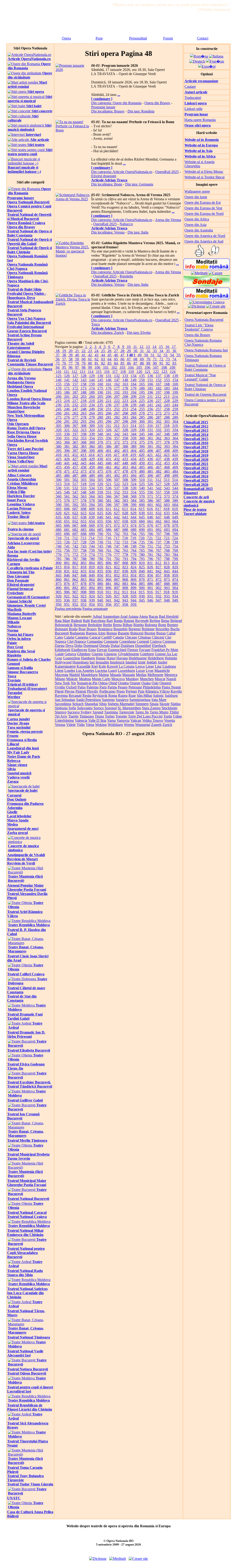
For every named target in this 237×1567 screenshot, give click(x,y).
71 (155, 359)
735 (142, 542)
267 (117, 413)
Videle (71, 725)
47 (122, 355)
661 (150, 521)
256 (150, 409)
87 (135, 363)
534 (92, 488)
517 (75, 484)
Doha (78, 646)
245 (58, 409)
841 (150, 571)
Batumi (129, 621)
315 (141, 426)
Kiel (94, 666)
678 (167, 525)
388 (125, 446)
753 (167, 546)
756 (67, 550)
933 (167, 596)
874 (175, 579)
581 (108, 500)
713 (83, 538)
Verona (60, 725)
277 (75, 417)
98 (83, 367)
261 (67, 413)
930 (142, 596)
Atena (143, 616)
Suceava (73, 712)
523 (125, 484)
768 (167, 550)
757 (75, 550)
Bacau (153, 616)
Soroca (99, 708)
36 (174, 351)
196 (150, 392)
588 (167, 500)
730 (100, 542)
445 (100, 463)
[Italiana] (216, 56)
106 (147, 367)
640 (100, 517)
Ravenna (61, 695)
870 (142, 579)
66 (122, 359)
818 (83, 567)
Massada (128, 675)
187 (75, 392)
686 (108, 530)
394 (175, 446)
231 (67, 405)
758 (83, 550)
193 (125, 392)
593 (83, 505)
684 (92, 530)
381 (67, 446)
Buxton (149, 633)
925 (100, 596)
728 (83, 542)
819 (92, 567)
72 (161, 359)
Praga (120, 691)
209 (133, 397)
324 (92, 430)
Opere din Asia (195, 225)
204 (92, 397)
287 (158, 417)
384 (92, 446)
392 (158, 446)
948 (167, 600)
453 (167, 463)
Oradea (123, 683)
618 (166, 509)
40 (77, 355)
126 (67, 376)
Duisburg (127, 646)
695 (58, 534)
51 (152, 355)
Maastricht (162, 670)
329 (133, 430)
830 (58, 571)
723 (166, 538)
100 (97, 367)
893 (83, 588)
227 (158, 401)
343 (125, 434)
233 (83, 405)
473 (83, 471)
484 (175, 471)
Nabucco (126, 224)
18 (57, 351)
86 (129, 363)
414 (91, 455)
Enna (92, 650)
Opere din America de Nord (204, 236)
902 (158, 588)
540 (142, 488)
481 (150, 471)
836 (108, 571)
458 (83, 467)
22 (83, 351)
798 (167, 559)
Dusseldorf (143, 646)
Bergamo (80, 625)
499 (175, 476)
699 (92, 534)
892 (75, 588)
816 (67, 567)
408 (167, 451)
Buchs (175, 629)
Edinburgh (62, 650)
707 (158, 534)
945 (142, 600)
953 (83, 604)
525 (142, 484)
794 (133, 559)
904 (175, 588)
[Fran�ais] (215, 61)
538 (125, 488)
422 (158, 455)
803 (83, 563)
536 (108, 488)
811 (150, 563)
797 (158, 559)
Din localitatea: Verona (108, 232)
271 (150, 413)
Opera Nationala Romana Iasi (206, 350)
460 (100, 467)
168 (167, 384)
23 (90, 351)
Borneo (172, 625)
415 (100, 455)
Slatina (176, 704)
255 (142, 409)
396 (67, 451)
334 (175, 430)
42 (90, 355)
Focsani (144, 650)
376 (150, 442)
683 (83, 530)
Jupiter (162, 662)
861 (67, 579)
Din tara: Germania (139, 184)
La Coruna (126, 666)
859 (175, 575)
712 (75, 538)
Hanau (101, 658)
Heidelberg (156, 658)
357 (117, 438)
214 (175, 397)
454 (175, 463)
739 (175, 542)
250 (100, 409)
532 (75, 488)
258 (167, 409)
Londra (69, 670)
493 (125, 476)
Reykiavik (99, 695)
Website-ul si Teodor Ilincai (204, 177)
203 (83, 397)
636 (67, 517)
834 (92, 571)
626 (108, 513)
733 (125, 542)
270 (142, 413)
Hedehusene (138, 658)
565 (100, 496)
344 (133, 434)
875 (58, 584)
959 (133, 604)
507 (117, 480)
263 (83, 413)
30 (135, 351)
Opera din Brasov (197, 335)
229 (175, 401)
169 (175, 384)
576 (67, 500)
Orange (135, 683)
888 (167, 584)
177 (117, 388)
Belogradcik (64, 625)
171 (67, 388)
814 (175, 563)
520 (100, 484)
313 (125, 426)
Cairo (59, 637)
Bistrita (138, 625)
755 (58, 550)
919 (175, 592)
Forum (168, 38)
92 (168, 363)
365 (58, 442)
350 (58, 438)
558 (167, 492)
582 (117, 500)
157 (75, 384)
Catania (118, 637)
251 (108, 409)
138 (167, 376)
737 (158, 542)
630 (142, 513)
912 (116, 592)
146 (108, 380)
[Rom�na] (199, 56)
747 (117, 546)
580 (100, 500)
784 (175, 555)
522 (117, 484)
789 (92, 559)
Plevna (70, 691)
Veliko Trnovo (152, 720)
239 (133, 405)
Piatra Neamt (171, 687)
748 (125, 546)
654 (92, 521)
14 (154, 347)
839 (133, 571)
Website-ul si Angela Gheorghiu (199, 164)
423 (166, 455)
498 (167, 476)
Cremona (169, 641)
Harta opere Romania (200, 120)
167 (158, 384)
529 (175, 484)
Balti (86, 621)
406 (150, 451)
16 (167, 347)
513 (166, 480)
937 (75, 600)
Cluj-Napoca (76, 641)
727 (75, 542)
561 (67, 496)
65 (116, 359)
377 (158, 442)
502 (75, 480)
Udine (177, 716)
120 (139, 372)
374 (133, 442)
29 (129, 351)
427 (75, 459)
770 (58, 555)
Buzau (161, 633)
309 (92, 426)
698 (83, 534)
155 (58, 384)
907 (75, 592)
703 (125, 534)
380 (58, 446)
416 (108, 455)
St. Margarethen (129, 708)
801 (67, 563)
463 (125, 467)
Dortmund (90, 646)
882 (117, 584)
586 (150, 500)
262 (75, 413)
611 (108, 509)
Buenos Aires (96, 633)
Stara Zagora (151, 708)
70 (148, 359)
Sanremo (108, 700)
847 (75, 575)
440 (58, 463)
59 (77, 359)
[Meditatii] (199, 273)
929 (133, 596)
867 (117, 579)
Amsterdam (111, 616)
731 (108, 542)
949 (175, 600)
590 (58, 505)
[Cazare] (215, 273)
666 (67, 525)
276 (67, 417)
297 (117, 421)
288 (167, 417)
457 (75, 467)
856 (150, 575)
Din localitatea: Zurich (107, 333)
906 (67, 592)
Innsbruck (117, 662)
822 (117, 567)
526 (150, 484)
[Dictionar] (196, 306)
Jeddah (152, 662)
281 (108, 417)
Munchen (147, 679)
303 (167, 421)
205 (100, 397)
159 (92, 384)
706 (150, 534)
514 (175, 480)
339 (92, 434)
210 (142, 397)
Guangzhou (71, 658)
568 (125, 496)
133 (125, 376)
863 (83, 579)
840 (142, 571)
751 (150, 546)
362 (158, 438)
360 (142, 438)
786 (67, 559)
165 (142, 384)
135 (142, 376)
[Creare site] (215, 306)
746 (108, 546)
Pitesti (59, 691)
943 (125, 600)
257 (158, 409)
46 (116, 355)
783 (167, 555)
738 (167, 542)
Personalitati (138, 38)
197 (158, 392)
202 (75, 397)
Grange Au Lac (166, 654)
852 (117, 575)
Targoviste (126, 712)
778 (125, 555)
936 (67, 600)
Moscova (118, 679)
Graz (58, 658)
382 (75, 446)
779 (133, 555)
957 (117, 604)
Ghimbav (84, 654)
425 (58, 459)
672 (117, 525)
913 (125, 592)
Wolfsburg (115, 725)
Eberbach (159, 646)
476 (108, 471)
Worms (129, 725)
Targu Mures (159, 712)
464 (133, 467)
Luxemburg (126, 670)
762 (117, 550)
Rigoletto (126, 276)
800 (58, 563)
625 (100, 513)
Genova (70, 654)
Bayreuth (142, 621)
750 (142, 546)
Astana (133, 616)
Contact (202, 38)
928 (125, 596)
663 (167, 521)
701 (108, 534)
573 (167, 496)
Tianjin (73, 716)
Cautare (190, 86)
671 (108, 525)
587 (158, 500)
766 (150, 550)
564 (92, 496)
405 (142, 451)
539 (133, 488)
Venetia (169, 720)
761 (108, 550)
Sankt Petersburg (88, 700)
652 (75, 521)
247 (75, 409)
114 (90, 372)
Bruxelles (162, 629)
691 (150, 530)
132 (117, 376)
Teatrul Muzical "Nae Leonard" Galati (200, 377)
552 (117, 492)
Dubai (115, 646)
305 (58, 426)
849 (92, 575)
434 (133, 459)
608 (83, 509)
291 (67, 421)
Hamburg (88, 658)
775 (100, 555)
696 (67, 534)
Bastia (118, 621)
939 (92, 600)
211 (150, 397)
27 (116, 351)
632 (158, 513)
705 (142, 534)
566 (108, 496)
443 (83, 463)
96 (70, 367)
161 (108, 384)
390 (142, 446)
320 (58, 430)
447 (117, 463)
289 (175, 417)
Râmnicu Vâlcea (157, 691)
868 (125, 579)
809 (133, 563)
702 (117, 534)
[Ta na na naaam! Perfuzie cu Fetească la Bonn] (73, 130)
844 (175, 571)
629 (133, 513)
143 (83, 380)
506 (108, 480)
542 (158, 488)
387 (117, 446)
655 (100, 521)
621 (67, 513)
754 (175, 546)
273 (167, 413)
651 (67, 521)
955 (100, 604)
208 (125, 397)
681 (67, 530)
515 (58, 484)
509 (133, 480)
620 (58, 513)
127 (75, 376)
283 (125, 417)
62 (96, 359)
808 (125, 563)
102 (114, 367)
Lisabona (169, 666)
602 (158, 505)
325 (100, 430)
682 (75, 530)
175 (100, 388)
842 (158, 571)
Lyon (149, 670)
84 (116, 363)
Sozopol (111, 708)
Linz (158, 666)
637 (75, 517)
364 (175, 438)
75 (57, 363)
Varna (111, 720)
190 (100, 392)
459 (92, 467)
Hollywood (63, 662)
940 (100, 600)
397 (75, 451)
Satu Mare (158, 700)
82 (103, 363)
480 (142, 471)
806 (108, 563)
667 (75, 525)
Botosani (61, 629)
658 (125, 521)
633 (167, 513)
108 (164, 367)
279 (92, 417)
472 (75, 471)
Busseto (123, 633)
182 (158, 388)
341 (108, 434)
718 (125, 538)
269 (133, 413)
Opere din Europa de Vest (203, 208)
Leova (140, 666)
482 (158, 471)
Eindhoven (79, 650)
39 (70, 355)
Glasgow (110, 654)
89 (148, 363)
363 (167, 438)
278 (83, 417)
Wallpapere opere (197, 191)
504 (92, 480)
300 (142, 421)
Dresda (104, 646)
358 (125, 438)
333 (167, 430)
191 (108, 392)
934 (175, 596)
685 (100, 530)
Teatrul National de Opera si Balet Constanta (205, 367)
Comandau (95, 641)
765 (142, 550)
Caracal (94, 637)
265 (100, 413)
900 (142, 588)
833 (83, 571)
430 (100, 459)
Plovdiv (92, 691)
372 (117, 442)
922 (75, 596)
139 (175, 376)
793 (125, 559)
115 (98, 372)
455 (58, 467)
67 (129, 359)
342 (117, 434)
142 (75, 380)
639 (92, 517)
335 (58, 434)
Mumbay (132, 679)
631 (150, 513)
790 (100, 559)
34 (161, 351)
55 (178, 355)
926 (108, 596)
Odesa (103, 683)
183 (167, 388)
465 (142, 467)
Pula (141, 691)
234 (92, 405)
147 (117, 380)
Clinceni (158, 637)
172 (75, 388)
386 (108, 446)
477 (117, 471)
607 (75, 509)
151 (150, 380)
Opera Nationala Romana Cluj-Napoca (203, 342)
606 (67, 509)
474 (92, 471)
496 (150, 476)
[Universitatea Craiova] (207, 302)
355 (100, 438)
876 (67, 584)
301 (150, 421)
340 (100, 434)
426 (67, 459)
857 (158, 575)
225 (142, 401)
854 (133, 575)
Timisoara (86, 716)
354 (92, 438)
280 (100, 417)
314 (133, 426)
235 (100, 405)
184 (175, 388)
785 (58, 559)
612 (116, 509)
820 (100, 567)
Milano (60, 679)
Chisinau (144, 637)
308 (83, 426)
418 (125, 455)
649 (175, 517)
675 (142, 525)
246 (67, 409)
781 (150, 555)
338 (83, 434)
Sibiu (103, 704)
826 (150, 567)
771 (67, 555)
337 (75, 434)
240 (142, 405)
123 (164, 372)
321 (67, 430)
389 (133, 446)
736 (150, 542)
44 (103, 355)
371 (108, 442)
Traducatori (192, 98)
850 (100, 575)
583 (125, 500)
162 (117, 384)
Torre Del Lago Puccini (145, 716)
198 (167, 392)
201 (67, 397)
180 (142, 388)
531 (67, 488)
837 (117, 571)
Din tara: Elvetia (139, 333)
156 (67, 384)
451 (150, 463)
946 (150, 600)
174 (92, 388)
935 (58, 600)
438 (167, 459)
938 (83, 600)
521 (108, 484)
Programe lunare (103, 107)
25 (103, 351)
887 (158, 584)
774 (92, 555)
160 (100, 384)
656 (108, 521)
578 (83, 500)
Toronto (121, 716)
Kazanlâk (83, 666)
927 (117, 596)
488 (83, 476)
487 (75, 476)
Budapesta (77, 633)
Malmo (104, 675)
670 (100, 525)
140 (58, 380)
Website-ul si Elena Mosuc (203, 171)
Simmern (142, 704)
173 (83, 388)
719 (133, 538)
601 (150, 505)
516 (67, 484)
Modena (85, 679)
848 (83, 575)
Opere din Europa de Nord (204, 214)
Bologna (151, 625)
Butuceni (136, 633)
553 (125, 492)
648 (167, 517)
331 (150, 430)
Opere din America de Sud (203, 241)
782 (158, 555)
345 (142, 434)
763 (125, 550)
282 (117, 417)
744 (92, 546)
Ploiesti (80, 691)
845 (58, 575)
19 (64, 351)
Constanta (111, 641)
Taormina (111, 712)
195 (142, 392)
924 (92, 596)
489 (92, 476)
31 (142, 351)
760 (100, 550)
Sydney (86, 712)
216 (67, 401)
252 (117, 409)
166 (150, 384)
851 (108, 575)
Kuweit (112, 666)
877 (75, 584)
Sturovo (60, 712)
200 (58, 397)
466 (150, 467)
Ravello (176, 691)
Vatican (135, 720)
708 (167, 534)
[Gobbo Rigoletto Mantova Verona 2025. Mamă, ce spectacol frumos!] (73, 255)
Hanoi (110, 658)
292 (75, 421)
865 (100, 579)
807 (117, 563)
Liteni (59, 670)
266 (108, 413)
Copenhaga (127, 641)
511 (150, 480)
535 (100, 488)
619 (175, 509)
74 (174, 359)
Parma (112, 687)
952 (75, 604)
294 (92, 421)
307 (75, 426)
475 (100, 471)
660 (142, 521)
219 (92, 401)
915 (141, 592)
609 (92, 509)
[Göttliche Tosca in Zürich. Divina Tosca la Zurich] (73, 303)
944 (133, 600)
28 (122, 351)
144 (92, 380)
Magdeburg (89, 675)
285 (142, 417)
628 (125, 513)
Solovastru (85, 708)
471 (67, 471)
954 (92, 604)
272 (158, 413)
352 (75, 438)
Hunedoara (80, 662)
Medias (141, 675)
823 (125, 567)
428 (83, 459)
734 (133, 542)
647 (158, 517)
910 (100, 592)
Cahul (171, 633)
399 (92, 451)
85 (122, 363)
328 (125, 430)
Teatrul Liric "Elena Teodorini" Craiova (198, 327)
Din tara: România (141, 111)
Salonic (158, 695)
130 (100, 376)
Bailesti (76, 621)
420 (141, 455)
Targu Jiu (142, 712)
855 (142, 575)
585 (142, 500)
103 (122, 367)
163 (125, 384)
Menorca (170, 675)
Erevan (102, 650)
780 (142, 555)
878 (83, 584)
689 (133, 530)
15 (161, 347)
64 (109, 359)
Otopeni (165, 683)
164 (133, 384)
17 (174, 347)
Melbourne (155, 675)
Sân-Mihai (144, 695)
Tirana (99, 716)
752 (158, 546)
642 (117, 517)
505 (100, 480)
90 (155, 363)
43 (96, 355)
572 (158, 496)
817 (75, 567)
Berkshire (95, 625)
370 (100, 442)
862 (75, 579)
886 (150, 584)
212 (158, 397)
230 (58, 405)
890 (58, 588)
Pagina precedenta (68, 609)
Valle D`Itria (97, 720)
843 (167, 571)
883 (125, 584)
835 (100, 571)
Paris (103, 687)
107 (155, 367)
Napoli (171, 679)
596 (108, 505)
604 (175, 505)
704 (133, 534)
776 (108, 555)
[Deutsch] (197, 61)
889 (175, 584)
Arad (124, 616)
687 (117, 530)
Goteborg (147, 654)
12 (141, 347)
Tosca (95, 324)
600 (142, 505)
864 (92, 579)
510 (142, 480)
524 (133, 484)
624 (92, 513)
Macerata (61, 675)
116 (106, 372)
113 (82, 372)
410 (58, 455)
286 (150, 417)
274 (175, 413)
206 (108, 397)
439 (175, 459)
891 (67, 588)
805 (100, 563)
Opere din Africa (196, 219)
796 (150, 559)
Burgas (111, 633)
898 (125, 588)
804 (92, 563)
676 (150, 525)
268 (125, 413)
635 (58, 517)
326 (108, 430)
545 (58, 492)
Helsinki (171, 658)
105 (139, 367)
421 (150, 455)
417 (116, 455)
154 (175, 380)
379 (175, 442)
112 (74, 372)
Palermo (93, 687)
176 (108, 388)
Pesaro (123, 687)
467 (158, 467)
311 (108, 426)
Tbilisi (174, 712)
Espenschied (117, 650)
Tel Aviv (61, 716)
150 (142, 380)
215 (58, 401)
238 (125, 405)
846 (67, 575)
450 (142, 463)
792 (117, 559)
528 (167, 484)
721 (150, 538)
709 (175, 534)
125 (58, 376)
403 (125, 451)
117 (114, 372)
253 (125, 409)
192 (117, 392)
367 (75, 442)
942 (117, 600)
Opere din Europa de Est (202, 202)
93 (174, 363)
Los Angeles (85, 670)
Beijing (155, 621)
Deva (69, 646)
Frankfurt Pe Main (164, 650)
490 (100, 476)
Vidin (81, 725)
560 (58, 496)
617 (158, 509)
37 (57, 355)
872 (158, 579)
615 (141, 509)
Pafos (82, 687)
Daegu (60, 646)
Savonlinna (63, 704)
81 (96, 363)
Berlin (107, 625)
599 (133, 505)
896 (108, 588)
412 (75, 455)
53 (165, 355)
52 (159, 355)
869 (133, 579)
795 (142, 559)
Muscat (160, 679)
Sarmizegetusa (139, 700)
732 (117, 542)
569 (133, 496)
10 (128, 347)
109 (172, 367)
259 (175, 409)
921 (67, 596)
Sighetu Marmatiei (121, 704)
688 (125, 530)
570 (142, 496)
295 (100, 421)
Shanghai (91, 704)
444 (92, 463)
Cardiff (106, 637)
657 (117, 521)
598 (125, 505)
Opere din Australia (198, 230)
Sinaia (154, 704)
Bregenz (134, 629)
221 (108, 401)
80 (90, 363)
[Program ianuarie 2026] (73, 70)
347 (158, 434)
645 (142, 517)
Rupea (123, 695)
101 (105, 367)
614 (133, 509)
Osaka (146, 683)
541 (150, 488)
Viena (90, 725)
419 (133, 455)
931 (150, 596)
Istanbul (131, 662)
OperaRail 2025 (167, 172)
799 (175, 559)
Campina (81, 637)
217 (75, 401)
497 (158, 476)
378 (167, 442)
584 (133, 500)
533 (83, 488)
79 (83, 363)
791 (108, 559)
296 (108, 421)
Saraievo (122, 700)
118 (123, 372)
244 (175, 405)
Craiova (156, 641)
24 (96, 351)
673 (125, 525)
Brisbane (148, 629)
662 (158, 521)
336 (67, 434)
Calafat (69, 637)
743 (83, 546)
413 (83, 455)
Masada (115, 675)
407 (158, 451)
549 (92, 492)
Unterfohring (64, 720)
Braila (73, 629)
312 (116, 426)
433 (125, 459)
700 (100, 534)
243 (167, 405)
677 (158, 525)
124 (172, 372)
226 (150, 401)
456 (67, 467)
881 (108, 584)
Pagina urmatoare (95, 609)
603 (167, 505)
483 (167, 471)
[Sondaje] (207, 285)
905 (58, 592)
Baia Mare (62, 621)
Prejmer (131, 691)
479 (133, 471)
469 (175, 467)
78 (77, 363)
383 (83, 446)
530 (58, 488)
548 (83, 492)
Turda (167, 716)
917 (158, 592)
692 (158, 530)
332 (158, 430)
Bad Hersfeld (168, 616)
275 (58, 417)
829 (175, 567)
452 (158, 463)
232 (75, 405)
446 (108, 463)
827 (158, 567)
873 (167, 579)
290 (58, 421)
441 (67, 463)
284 (133, 417)
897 (117, 588)
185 (58, 392)
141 (67, 380)
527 (158, 484)
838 (125, 571)
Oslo (155, 683)
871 (150, 579)
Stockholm (169, 708)
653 (83, 521)
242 (158, 405)
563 (83, 496)
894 (92, 588)
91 (161, 363)
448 (125, 463)
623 (83, 513)
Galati (59, 654)
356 (108, 438)
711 (66, 538)
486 (67, 476)
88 (142, 363)
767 (158, 550)
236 (108, 405)
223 (125, 401)
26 (109, 351)
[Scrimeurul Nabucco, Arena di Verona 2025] (73, 199)
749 (133, 546)
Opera (66, 38)
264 (92, 413)
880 (100, 584)
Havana (122, 658)
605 (58, 509)
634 (175, 513)
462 (117, 467)
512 (158, 480)
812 (158, 563)
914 (133, 592)
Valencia (81, 720)
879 (92, 584)
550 (100, 492)
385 (100, 446)
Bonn (162, 625)
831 (67, 571)
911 (108, 592)
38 (64, 355)
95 (64, 367)
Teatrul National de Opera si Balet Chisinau (205, 387)
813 (166, 563)
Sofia (72, 708)
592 (75, 505)
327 (117, 430)
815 (58, 567)
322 (75, 430)
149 (133, 380)
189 (92, 392)
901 (150, 588)
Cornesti (143, 641)
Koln (102, 666)
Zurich (167, 725)
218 (83, 401)
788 (83, 559)
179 (133, 388)
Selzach (78, 704)
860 (58, 579)
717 (116, 538)
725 (58, 542)
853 (125, 575)
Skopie (164, 704)
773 (83, 555)
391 (150, 446)
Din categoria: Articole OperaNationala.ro (121, 172)
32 (148, 351)
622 (75, 513)
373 (125, 442)
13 (148, 347)
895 (100, 588)
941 (108, 600)
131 (108, 376)
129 (92, 376)
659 (133, 521)
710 (58, 538)
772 (75, 555)
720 (141, 538)
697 (75, 534)
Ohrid (113, 683)
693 (167, 530)
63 (103, 359)
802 (75, 563)
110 (58, 372)
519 (92, 484)
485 (58, 476)
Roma (112, 695)
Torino (110, 716)
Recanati (75, 695)
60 (83, 359)
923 (83, 596)
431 (108, 459)
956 (108, 604)
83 (109, 363)
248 (83, 409)
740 (58, 546)
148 (125, 380)
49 (139, 355)
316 (150, 426)
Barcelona (98, 621)
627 (117, 513)
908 (83, 592)
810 (142, 563)
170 (58, 388)
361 (150, 438)
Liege (150, 666)
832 (75, 571)
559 (175, 492)
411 (66, 455)
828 (167, 567)
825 (142, 567)
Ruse (132, 695)
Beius (165, 621)
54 (172, 355)
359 (133, 438)
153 (167, 380)
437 (158, 459)
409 (175, 451)
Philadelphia (152, 687)
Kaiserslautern (65, 666)
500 (58, 480)
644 (133, 517)
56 (57, 359)
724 (175, 538)
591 (67, 505)
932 (158, 596)
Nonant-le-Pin (87, 683)
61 (90, 359)
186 (67, 392)
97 (77, 367)
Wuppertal (142, 725)
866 (108, 579)
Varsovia (123, 720)
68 (135, 359)
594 (92, 505)
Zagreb (156, 725)
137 (158, 376)
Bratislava (105, 629)
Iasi (92, 662)
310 (100, 426)
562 (75, 496)
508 (125, 480)
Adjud (97, 616)
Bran (82, 629)
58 (70, 359)
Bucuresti (62, 633)
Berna (117, 625)
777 (117, 555)
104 (130, 367)
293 (83, 421)
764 (133, 550)
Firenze (132, 650)
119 (131, 372)
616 (150, 509)
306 (67, 426)
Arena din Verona (168, 220)
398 (83, 451)
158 (83, 384)
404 (133, 451)
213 (166, 397)
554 (133, 492)
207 (117, 397)
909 (92, 592)
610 (100, 509)
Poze (99, 38)
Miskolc (72, 679)
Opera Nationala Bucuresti (203, 320)
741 (67, 546)
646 (150, 517)
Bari (109, 621)
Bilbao (127, 625)
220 (100, 401)
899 (133, 588)
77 (70, 363)
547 (75, 492)
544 (175, 488)
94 (57, 367)
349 (175, 434)
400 (100, 451)
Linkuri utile (193, 109)
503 (83, 480)
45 (109, 355)
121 (147, 372)
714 (91, 538)
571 (150, 496)
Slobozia (61, 708)
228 (167, 401)
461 (108, 467)
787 (75, 559)
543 (167, 488)
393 (167, 446)
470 (58, 471)
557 (158, 492)
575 (58, 500)
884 (133, 584)
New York (62, 683)
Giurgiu (97, 654)
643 (125, 517)
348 (167, 434)
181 (150, 388)
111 (66, 372)
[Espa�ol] (206, 66)
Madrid (74, 675)
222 (117, 401)
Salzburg (171, 695)
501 (67, 480)
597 (117, 505)
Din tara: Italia (138, 232)
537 (117, 488)
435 (142, 459)
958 (125, 604)
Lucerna (101, 670)
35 (168, 351)
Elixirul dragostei (103, 176)
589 (175, 500)
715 (100, 538)
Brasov (92, 629)
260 (58, 413)
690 (142, 530)
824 (133, 567)
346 (150, 434)
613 (125, 509)
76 (64, 363)
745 (100, 546)
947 (158, 600)
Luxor (140, 670)
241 (150, 405)
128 (83, 376)
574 (175, 496)
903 (167, 588)
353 (83, 438)
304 (175, 421)
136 (150, 376)
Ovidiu (60, 687)
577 (75, 500)
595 (100, 505)
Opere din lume (195, 197)
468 (167, 467)
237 (117, 405)
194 (133, 392)
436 (150, 459)
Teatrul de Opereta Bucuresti (205, 394)
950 (58, 604)
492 (117, 476)
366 (67, 442)
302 (158, 421)
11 (135, 347)
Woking (101, 725)
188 (83, 392)
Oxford (71, 687)
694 (175, 530)
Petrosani (135, 687)
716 (108, 538)
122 (156, 372)
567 (117, 496)
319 (175, 426)
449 (133, 463)
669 (92, 525)
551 (108, 492)
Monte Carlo (101, 679)
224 (133, 401)
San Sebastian (65, 700)
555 (142, 492)
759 (92, 550)
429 (92, 459)
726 (67, 542)
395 (58, 451)
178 (125, 388)
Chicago (131, 637)
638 (83, 517)
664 (175, 521)
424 (175, 455)
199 (175, 392)
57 (64, 359)
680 (58, 530)
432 (117, 459)
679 (175, 525)
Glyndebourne (128, 654)
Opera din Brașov (157, 103)
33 (155, 351)
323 (83, 430)
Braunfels (120, 629)
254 (133, 409)
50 (146, 355)
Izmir (142, 662)
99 (90, 367)
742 (75, 546)
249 (92, 409)
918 (166, 592)
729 (92, 542)
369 (92, 442)
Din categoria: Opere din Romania (116, 103)
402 (117, 451)
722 (158, 538)
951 (67, 604)
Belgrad (176, 621)
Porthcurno (107, 691)
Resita (86, 695)
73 (168, 359)
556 (150, 492)
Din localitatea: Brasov (108, 111)
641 (108, 517)
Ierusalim (102, 662)
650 (58, 521)
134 (133, 376)
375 (142, 442)
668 (83, 525)
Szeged (98, 712)
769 (175, 550)
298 (125, 421)
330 (142, 430)
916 (150, 592)
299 (133, 421)
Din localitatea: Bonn (106, 184)
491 (108, 476)
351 (67, 438)
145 (100, 380)
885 (142, 584)
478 (125, 471)
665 (58, 525)
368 (83, 442)
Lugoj (112, 670)
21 (77, 351)
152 (158, 380)
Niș (73, 683)
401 (108, 451)
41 (83, 355)
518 (83, 484)
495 (142, 476)
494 (133, 476)
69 (142, 359)
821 (108, 567)
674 (133, 525)
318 (166, 426)
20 (70, 351)
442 (75, 463)
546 (67, 492)
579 (92, 500)
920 (58, 596)
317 (158, 426)
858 (167, 575)
